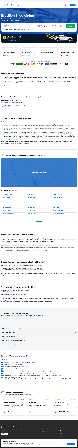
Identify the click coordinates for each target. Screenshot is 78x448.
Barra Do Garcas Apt (32, 201)
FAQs (21, 429)
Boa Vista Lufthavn (7, 207)
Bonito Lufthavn (31, 207)
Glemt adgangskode (43, 431)
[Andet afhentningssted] (3, 29)
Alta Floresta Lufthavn (7, 194)
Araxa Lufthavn (6, 201)
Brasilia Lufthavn (56, 207)
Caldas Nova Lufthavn (58, 210)
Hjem (4, 69)
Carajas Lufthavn (31, 217)
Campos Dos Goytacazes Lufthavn (10, 217)
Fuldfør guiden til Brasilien (6, 85)
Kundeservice (53, 5)
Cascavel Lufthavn (57, 217)
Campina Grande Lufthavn (8, 213)
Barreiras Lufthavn (57, 201)
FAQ (47, 5)
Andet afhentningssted (8, 29)
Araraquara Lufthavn (57, 197)
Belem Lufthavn (31, 204)
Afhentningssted (6, 25)
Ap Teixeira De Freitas (58, 194)
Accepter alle (71, 444)
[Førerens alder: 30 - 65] (15, 29)
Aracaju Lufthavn (6, 197)
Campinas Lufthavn (32, 213)
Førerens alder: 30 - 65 (20, 29)
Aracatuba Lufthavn (32, 197)
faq (6, 359)
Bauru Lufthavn (6, 204)
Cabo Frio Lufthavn (7, 210)
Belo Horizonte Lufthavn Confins (60, 204)
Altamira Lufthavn (32, 194)
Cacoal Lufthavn (31, 210)
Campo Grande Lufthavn (58, 213)
